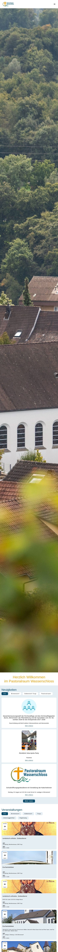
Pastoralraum (46, 693)
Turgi (39, 813)
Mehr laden (29, 801)
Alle (4, 693)
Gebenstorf (28, 813)
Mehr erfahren (29, 726)
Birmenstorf (15, 693)
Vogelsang (23, 818)
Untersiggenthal (8, 818)
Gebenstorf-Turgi (30, 693)
